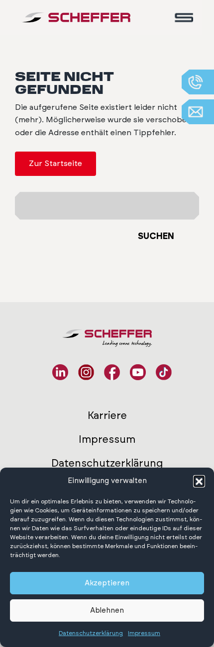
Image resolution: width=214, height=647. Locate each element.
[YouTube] (137, 372)
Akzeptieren (107, 583)
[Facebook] (112, 372)
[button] (199, 481)
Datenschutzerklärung (91, 633)
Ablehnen (107, 610)
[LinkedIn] (60, 372)
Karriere (107, 415)
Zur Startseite (55, 163)
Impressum (144, 633)
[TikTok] (163, 372)
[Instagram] (86, 372)
